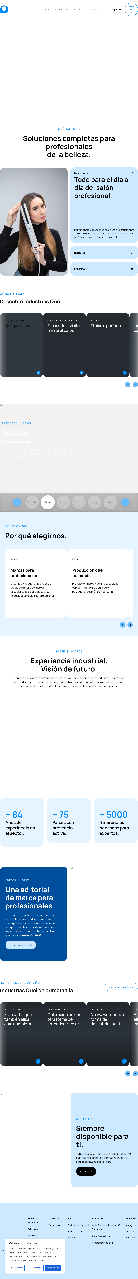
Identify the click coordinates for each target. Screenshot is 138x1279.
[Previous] (127, 384)
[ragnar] (79, 502)
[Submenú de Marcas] (61, 9)
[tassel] (94, 502)
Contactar (86, 1171)
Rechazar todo (34, 1267)
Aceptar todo (53, 1267)
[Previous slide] (17, 502)
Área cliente (131, 9)
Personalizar (17, 1267)
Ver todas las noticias (121, 987)
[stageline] (32, 502)
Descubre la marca (17, 471)
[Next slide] (125, 502)
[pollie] (110, 502)
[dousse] (47, 502)
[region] (35, 1256)
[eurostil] (63, 502)
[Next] (135, 384)
